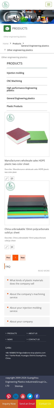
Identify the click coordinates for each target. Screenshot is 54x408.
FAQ (7, 266)
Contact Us (34, 339)
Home (5, 43)
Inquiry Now (9, 403)
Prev (8, 257)
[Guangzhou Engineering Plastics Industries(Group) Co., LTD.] (5, 4)
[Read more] (7, 247)
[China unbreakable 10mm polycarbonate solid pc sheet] (27, 203)
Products (17, 43)
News (10, 339)
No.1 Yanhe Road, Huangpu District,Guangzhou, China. (25, 356)
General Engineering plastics (35, 45)
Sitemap (19, 386)
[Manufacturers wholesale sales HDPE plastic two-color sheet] (27, 134)
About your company (21, 321)
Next (22, 257)
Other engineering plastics (20, 50)
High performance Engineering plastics (22, 89)
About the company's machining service (27, 295)
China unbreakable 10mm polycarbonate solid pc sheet (27, 230)
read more (44, 270)
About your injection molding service (25, 309)
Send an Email (27, 403)
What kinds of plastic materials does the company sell (26, 282)
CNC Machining (14, 81)
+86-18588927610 (12, 352)
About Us (33, 333)
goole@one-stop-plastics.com (33, 352)
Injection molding (15, 73)
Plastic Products (14, 106)
